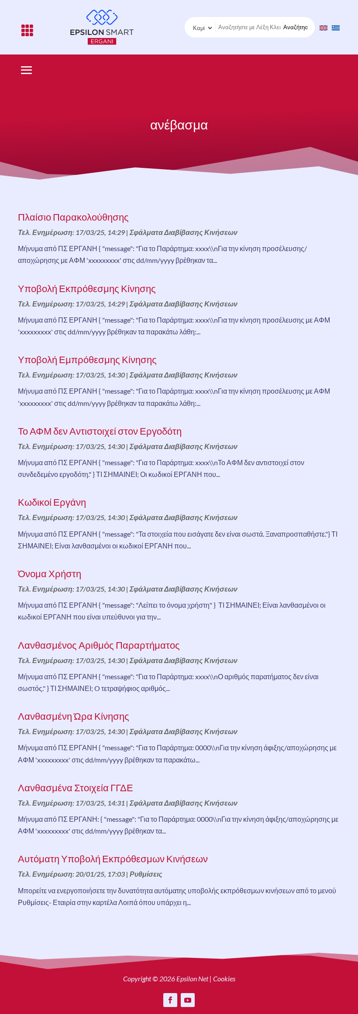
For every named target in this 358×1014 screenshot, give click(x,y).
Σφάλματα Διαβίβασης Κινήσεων (184, 232)
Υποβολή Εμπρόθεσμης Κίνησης (87, 359)
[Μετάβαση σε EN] (321, 27)
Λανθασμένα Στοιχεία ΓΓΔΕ (75, 787)
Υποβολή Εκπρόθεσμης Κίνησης (87, 288)
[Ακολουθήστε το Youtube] (188, 1000)
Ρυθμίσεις (146, 874)
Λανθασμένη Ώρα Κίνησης (73, 716)
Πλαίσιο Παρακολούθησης (73, 217)
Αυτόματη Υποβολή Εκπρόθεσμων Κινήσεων (113, 858)
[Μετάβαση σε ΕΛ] (333, 27)
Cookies (224, 978)
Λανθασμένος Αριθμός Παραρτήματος (99, 645)
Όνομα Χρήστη (49, 573)
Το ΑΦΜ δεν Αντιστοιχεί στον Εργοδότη (100, 431)
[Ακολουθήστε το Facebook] (170, 1000)
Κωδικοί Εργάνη (52, 502)
